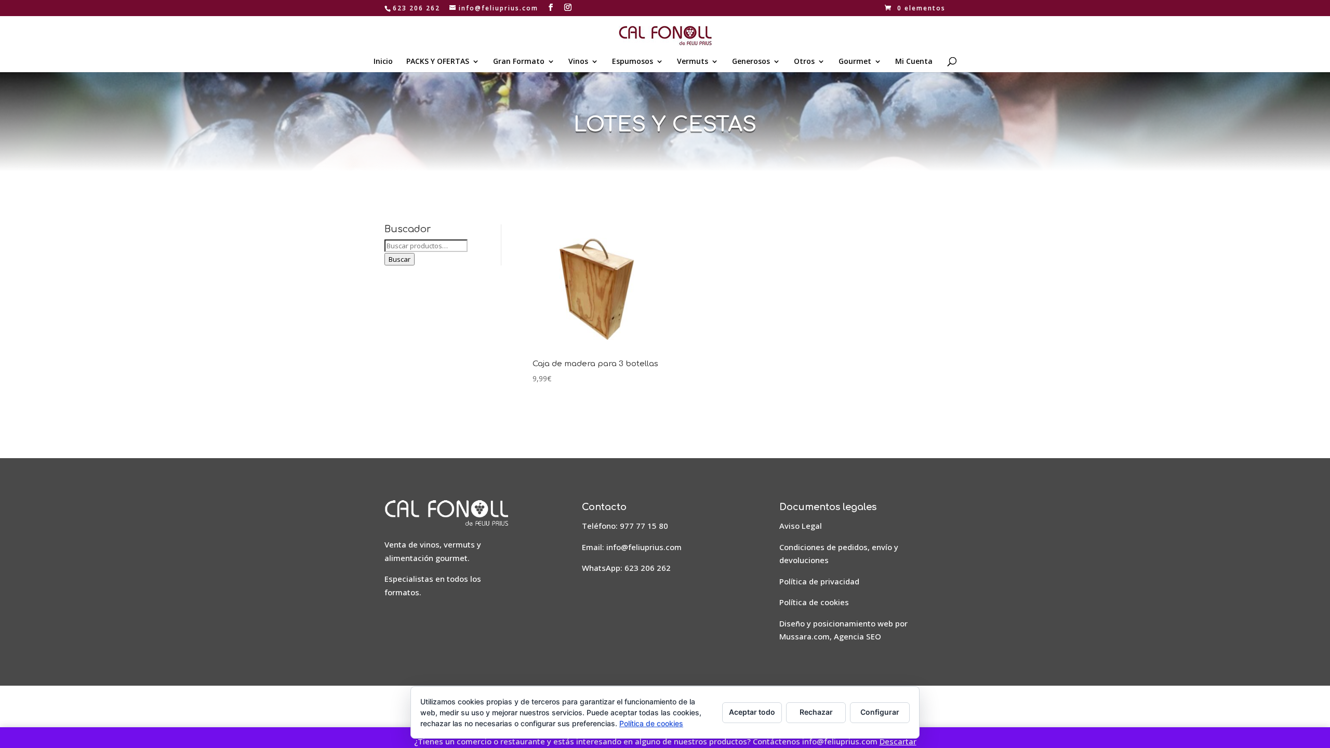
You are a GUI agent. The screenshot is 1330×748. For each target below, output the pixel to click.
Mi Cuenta (914, 62)
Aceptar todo (752, 711)
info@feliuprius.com (644, 547)
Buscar (399, 259)
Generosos (751, 62)
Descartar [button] (898, 741)
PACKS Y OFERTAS (437, 62)
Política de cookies (814, 602)
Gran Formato (518, 62)
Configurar (879, 711)
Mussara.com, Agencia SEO (830, 636)
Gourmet (855, 62)
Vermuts (692, 62)
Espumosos (632, 62)
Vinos (578, 62)
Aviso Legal (800, 525)
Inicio (383, 62)
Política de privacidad (819, 581)
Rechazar (816, 711)
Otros (804, 62)
